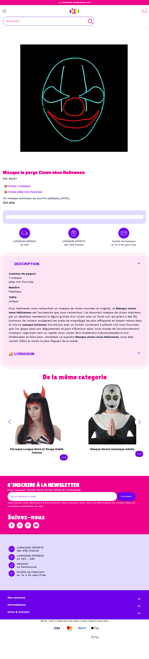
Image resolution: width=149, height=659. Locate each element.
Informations (17, 604)
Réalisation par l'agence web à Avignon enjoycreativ (83, 621)
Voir (63, 457)
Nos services (16, 597)
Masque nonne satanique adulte (112, 449)
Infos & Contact (18, 611)
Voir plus (9, 202)
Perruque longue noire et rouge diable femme (36, 450)
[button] (9, 421)
